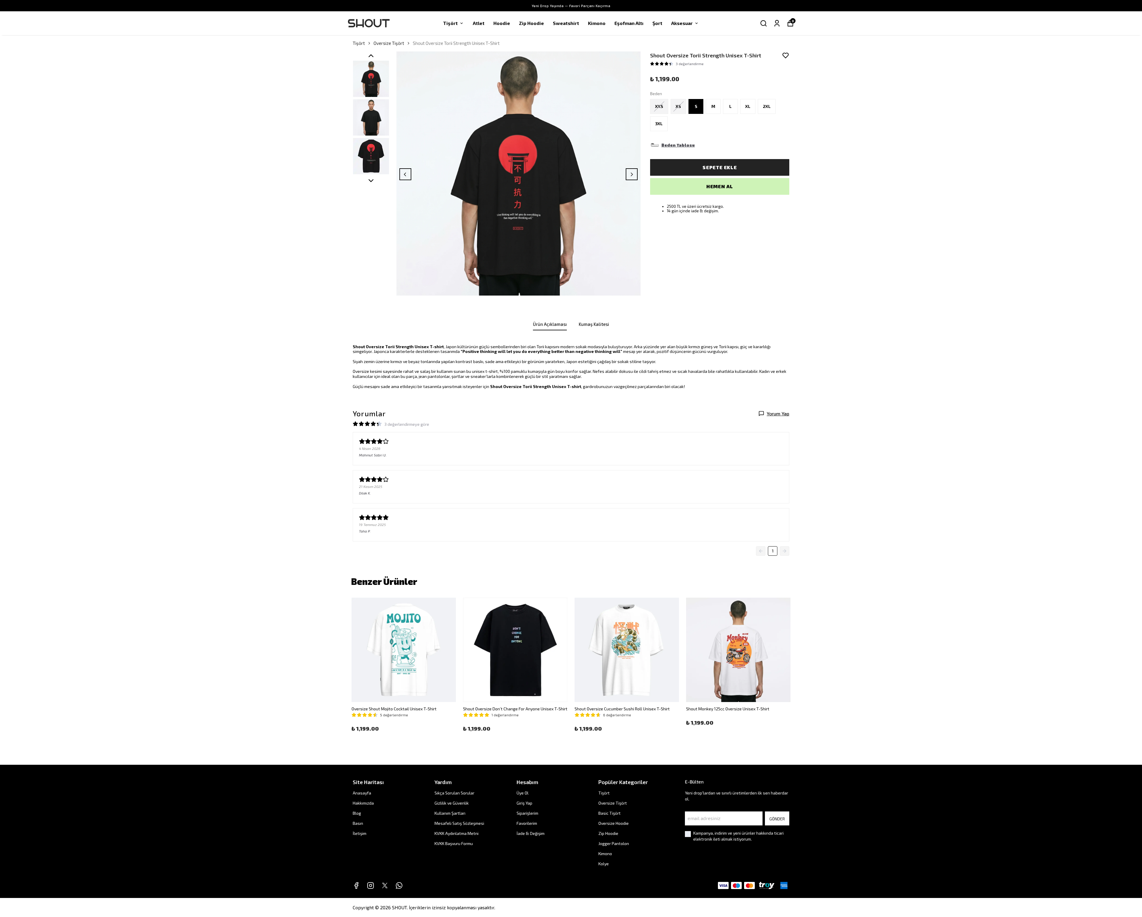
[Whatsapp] (399, 885)
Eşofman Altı (629, 23)
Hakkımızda (363, 802)
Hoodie (501, 23)
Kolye (603, 863)
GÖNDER (777, 818)
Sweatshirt (566, 23)
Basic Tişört (609, 813)
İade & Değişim (531, 833)
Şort (657, 23)
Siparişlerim (527, 813)
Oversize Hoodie (613, 823)
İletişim (359, 833)
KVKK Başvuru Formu (453, 843)
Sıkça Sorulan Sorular (454, 792)
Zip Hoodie (531, 23)
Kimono (596, 23)
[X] (384, 885)
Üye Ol (522, 792)
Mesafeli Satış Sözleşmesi (459, 823)
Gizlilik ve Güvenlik (451, 802)
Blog (357, 813)
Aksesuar (682, 23)
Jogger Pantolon (613, 843)
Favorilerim (527, 823)
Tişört (450, 23)
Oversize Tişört (389, 43)
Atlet (478, 23)
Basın (358, 823)
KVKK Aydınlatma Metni (456, 833)
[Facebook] (356, 885)
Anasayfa (362, 792)
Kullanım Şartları (449, 813)
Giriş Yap (524, 802)
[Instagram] (370, 885)
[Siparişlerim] (777, 23)
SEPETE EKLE (719, 167)
